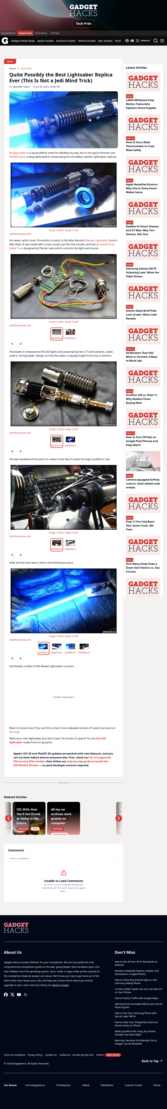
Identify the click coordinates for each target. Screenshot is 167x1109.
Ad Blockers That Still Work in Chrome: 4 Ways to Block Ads (141, 356)
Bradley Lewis (17, 153)
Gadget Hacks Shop (23, 40)
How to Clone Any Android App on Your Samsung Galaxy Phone (136, 981)
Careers (107, 1054)
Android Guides (65, 40)
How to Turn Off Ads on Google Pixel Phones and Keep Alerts (142, 441)
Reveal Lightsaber (97, 240)
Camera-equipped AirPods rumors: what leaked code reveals (143, 483)
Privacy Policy (35, 1054)
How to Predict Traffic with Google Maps (136, 998)
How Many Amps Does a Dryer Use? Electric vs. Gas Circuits (143, 567)
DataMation (107, 1085)
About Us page (60, 985)
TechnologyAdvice (35, 1085)
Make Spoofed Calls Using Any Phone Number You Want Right (135, 1033)
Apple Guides (45, 40)
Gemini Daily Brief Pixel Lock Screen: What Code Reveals (141, 314)
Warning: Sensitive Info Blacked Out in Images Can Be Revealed (136, 1042)
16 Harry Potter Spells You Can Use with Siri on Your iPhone (138, 990)
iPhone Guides (87, 40)
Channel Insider (133, 1085)
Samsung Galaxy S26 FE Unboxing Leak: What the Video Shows (142, 272)
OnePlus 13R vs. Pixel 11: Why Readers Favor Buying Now (142, 399)
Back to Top (150, 1061)
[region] (63, 198)
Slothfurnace (17, 157)
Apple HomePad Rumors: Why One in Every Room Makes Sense (142, 188)
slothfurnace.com (20, 234)
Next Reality (41, 33)
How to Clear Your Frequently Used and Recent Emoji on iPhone (136, 1024)
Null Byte (55, 33)
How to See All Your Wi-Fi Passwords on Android (136, 963)
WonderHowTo (8, 33)
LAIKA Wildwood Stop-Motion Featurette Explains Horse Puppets (141, 104)
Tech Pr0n (83, 23)
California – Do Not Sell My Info (76, 1054)
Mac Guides (105, 40)
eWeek (85, 1085)
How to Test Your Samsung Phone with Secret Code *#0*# (136, 1015)
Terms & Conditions (14, 1054)
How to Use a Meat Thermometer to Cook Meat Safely (140, 146)
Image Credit (71, 230)
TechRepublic (63, 1085)
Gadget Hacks (25, 33)
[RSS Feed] (25, 995)
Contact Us (51, 1054)
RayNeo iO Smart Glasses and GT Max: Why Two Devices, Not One (142, 230)
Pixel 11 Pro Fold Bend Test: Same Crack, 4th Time (140, 525)
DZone (156, 1085)
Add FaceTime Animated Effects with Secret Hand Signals (138, 1005)
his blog (14, 732)
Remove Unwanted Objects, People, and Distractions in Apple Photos (137, 972)
